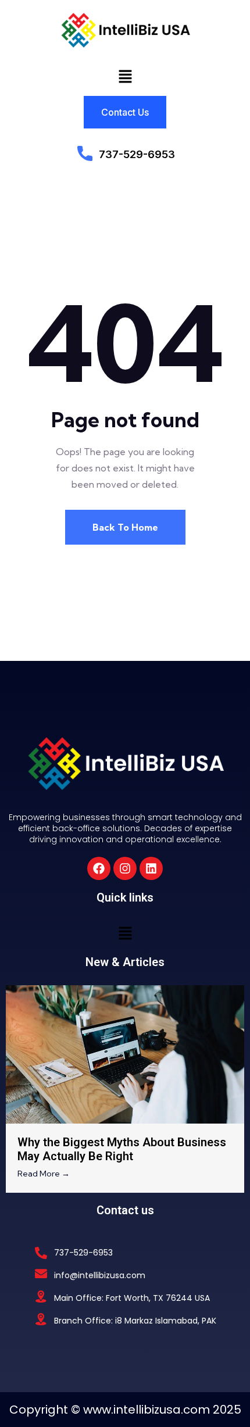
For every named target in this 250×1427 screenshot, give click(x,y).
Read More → (43, 1173)
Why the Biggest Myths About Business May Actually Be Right (121, 1149)
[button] (125, 76)
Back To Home (125, 527)
